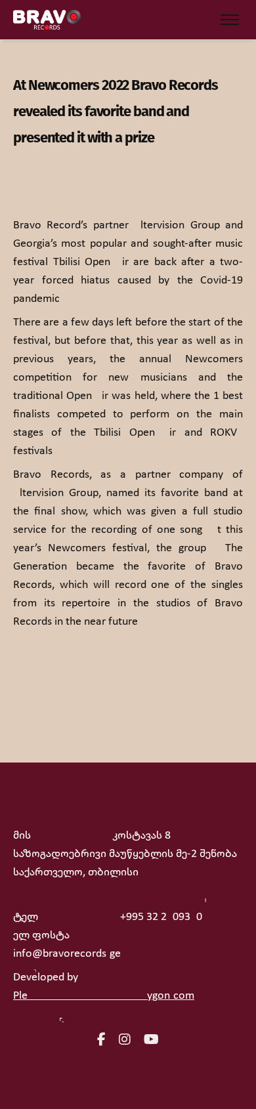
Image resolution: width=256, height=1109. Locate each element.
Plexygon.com (103, 996)
